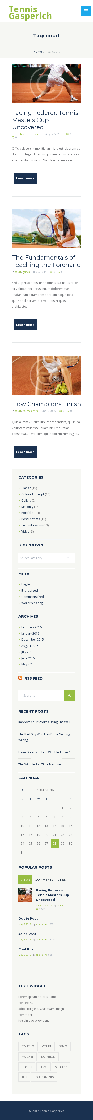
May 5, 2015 (24, 924)
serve (43, 1067)
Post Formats (30, 519)
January (30, 633)
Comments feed (32, 597)
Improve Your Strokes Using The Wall (44, 722)
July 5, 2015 (39, 272)
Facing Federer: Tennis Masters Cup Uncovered (45, 120)
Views (25, 879)
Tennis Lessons (32, 525)
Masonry (27, 507)
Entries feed (29, 590)
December (32, 639)
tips (24, 1077)
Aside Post (27, 934)
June (28, 658)
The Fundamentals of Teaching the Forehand (46, 261)
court (28, 134)
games (26, 272)
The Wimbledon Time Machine (39, 764)
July (27, 652)
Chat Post (26, 949)
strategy (61, 1067)
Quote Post (28, 918)
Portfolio (27, 513)
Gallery (26, 500)
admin (60, 905)
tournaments (30, 411)
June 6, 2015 (48, 411)
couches (19, 134)
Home (37, 51)
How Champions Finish (46, 403)
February (31, 627)
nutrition (48, 1056)
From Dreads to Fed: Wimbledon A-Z (44, 752)
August (30, 646)
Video (25, 531)
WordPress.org (32, 603)
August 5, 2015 (54, 134)
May (28, 664)
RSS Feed (33, 678)
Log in (25, 584)
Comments (44, 879)
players (27, 1067)
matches (37, 134)
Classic (26, 488)
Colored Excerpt (32, 494)
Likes (62, 879)
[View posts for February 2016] (22, 790)
